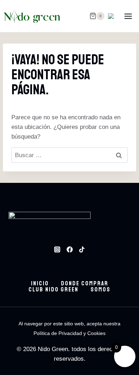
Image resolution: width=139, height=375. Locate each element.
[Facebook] (69, 249)
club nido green (53, 289)
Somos (100, 289)
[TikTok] (82, 249)
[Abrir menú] (127, 16)
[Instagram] (57, 249)
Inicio (40, 283)
